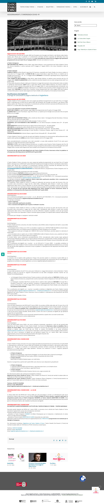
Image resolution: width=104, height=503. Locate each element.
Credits (64, 496)
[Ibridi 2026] (37, 457)
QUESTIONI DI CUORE (28, 417)
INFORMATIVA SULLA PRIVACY (75, 496)
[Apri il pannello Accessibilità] (3, 254)
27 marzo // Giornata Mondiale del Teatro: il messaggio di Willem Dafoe (58, 465)
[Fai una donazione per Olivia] (96, 488)
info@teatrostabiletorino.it (44, 290)
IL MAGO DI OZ (45, 418)
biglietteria (44, 95)
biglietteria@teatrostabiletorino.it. (32, 177)
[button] (94, 7)
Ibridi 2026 (32, 463)
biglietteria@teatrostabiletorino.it (27, 290)
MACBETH (27, 414)
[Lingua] (91, 7)
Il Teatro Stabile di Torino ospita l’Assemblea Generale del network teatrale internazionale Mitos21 (16, 465)
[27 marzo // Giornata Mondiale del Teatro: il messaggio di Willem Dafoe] (59, 457)
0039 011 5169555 (17, 428)
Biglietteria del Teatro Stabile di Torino (33, 423)
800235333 (19, 429)
